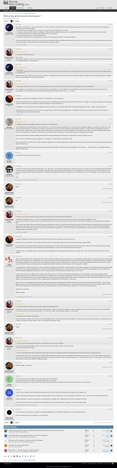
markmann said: (20, 52)
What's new (20, 8)
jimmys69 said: (20, 122)
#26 (112, 118)
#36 (112, 337)
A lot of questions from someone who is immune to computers (28, 435)
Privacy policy (100, 463)
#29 (112, 184)
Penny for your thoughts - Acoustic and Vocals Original (25, 440)
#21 (112, 24)
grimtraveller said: (21, 67)
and (22, 45)
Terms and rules (92, 463)
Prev (6, 21)
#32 (112, 236)
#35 (112, 324)
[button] (25, 7)
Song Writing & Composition (27, 442)
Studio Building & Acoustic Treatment (27, 437)
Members (29, 8)
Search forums (13, 10)
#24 (112, 81)
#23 (112, 64)
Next (17, 21)
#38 (112, 376)
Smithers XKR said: (21, 214)
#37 (112, 362)
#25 (112, 95)
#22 (112, 49)
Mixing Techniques (24, 432)
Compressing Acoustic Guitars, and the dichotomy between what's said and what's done (36, 430)
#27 (112, 152)
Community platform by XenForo (58, 466)
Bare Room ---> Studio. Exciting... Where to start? (23, 450)
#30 (112, 197)
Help (105, 463)
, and (27, 180)
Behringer (68, 91)
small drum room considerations (18, 445)
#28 (112, 166)
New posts (6, 10)
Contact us (84, 463)
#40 (112, 409)
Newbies (20, 446)
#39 (112, 389)
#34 (112, 301)
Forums (13, 8)
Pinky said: (19, 304)
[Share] (109, 24)
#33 (112, 256)
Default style (8, 463)
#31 (112, 211)
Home (6, 8)
